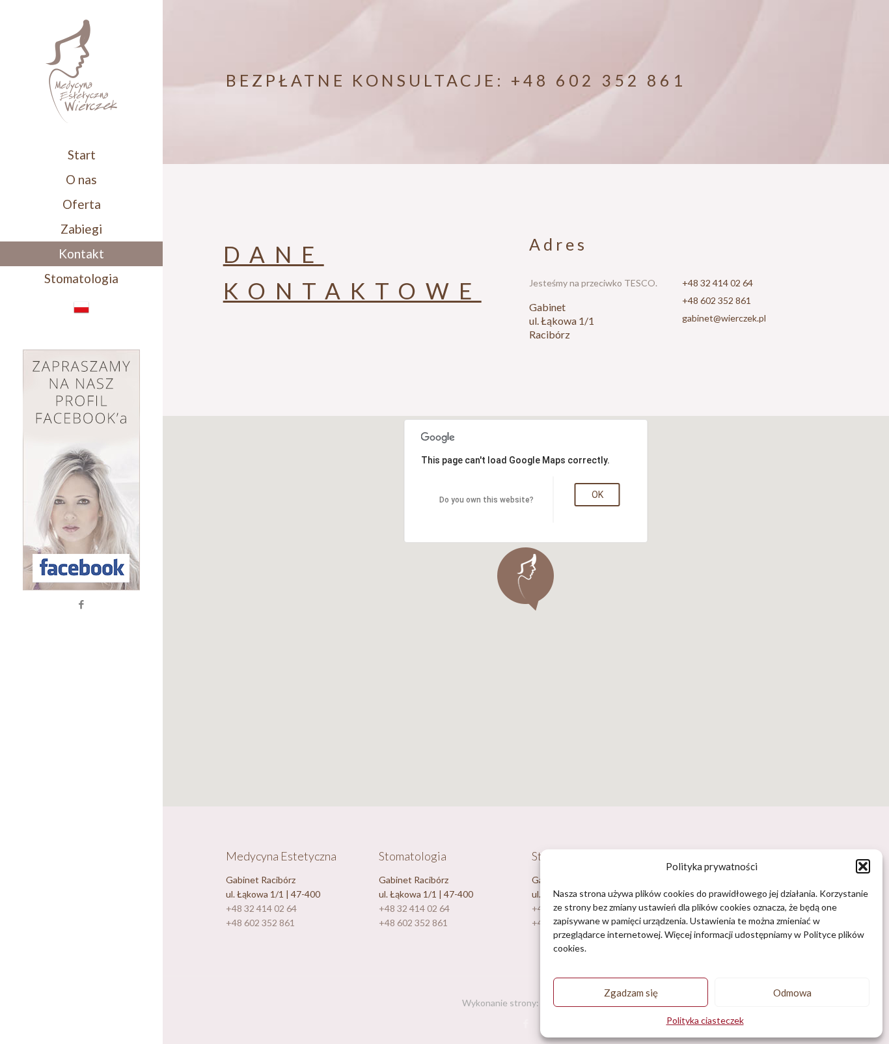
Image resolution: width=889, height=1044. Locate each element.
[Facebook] (82, 604)
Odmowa (792, 992)
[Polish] (81, 310)
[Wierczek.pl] (81, 71)
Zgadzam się (631, 992)
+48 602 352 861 (598, 80)
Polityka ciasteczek (705, 1020)
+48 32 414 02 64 (717, 282)
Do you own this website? (486, 499)
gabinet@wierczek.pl (724, 317)
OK (597, 494)
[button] (862, 866)
